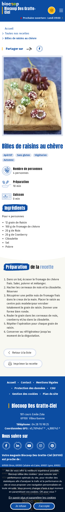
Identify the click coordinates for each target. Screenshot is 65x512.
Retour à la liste (21, 352)
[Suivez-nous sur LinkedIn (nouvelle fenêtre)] (18, 446)
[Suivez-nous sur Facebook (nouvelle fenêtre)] (6, 446)
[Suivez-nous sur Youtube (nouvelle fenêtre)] (29, 446)
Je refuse (20, 506)
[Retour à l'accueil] (10, 4)
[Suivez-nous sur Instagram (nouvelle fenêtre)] (40, 446)
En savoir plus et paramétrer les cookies (32, 497)
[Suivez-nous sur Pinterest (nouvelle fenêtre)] (52, 446)
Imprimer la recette (25, 363)
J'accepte (44, 506)
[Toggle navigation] (61, 11)
